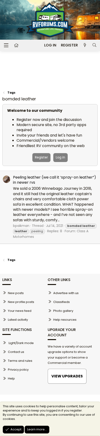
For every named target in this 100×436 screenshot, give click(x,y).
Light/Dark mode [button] (21, 343)
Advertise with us (66, 293)
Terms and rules (20, 361)
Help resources (65, 319)
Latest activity (18, 319)
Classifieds (61, 302)
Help (11, 378)
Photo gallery (63, 311)
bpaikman (21, 225)
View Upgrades (67, 376)
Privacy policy (18, 369)
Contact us (16, 352)
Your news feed (19, 311)
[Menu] (6, 45)
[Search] (94, 45)
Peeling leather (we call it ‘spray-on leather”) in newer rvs (54, 180)
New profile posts (21, 302)
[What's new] (85, 45)
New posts (16, 293)
